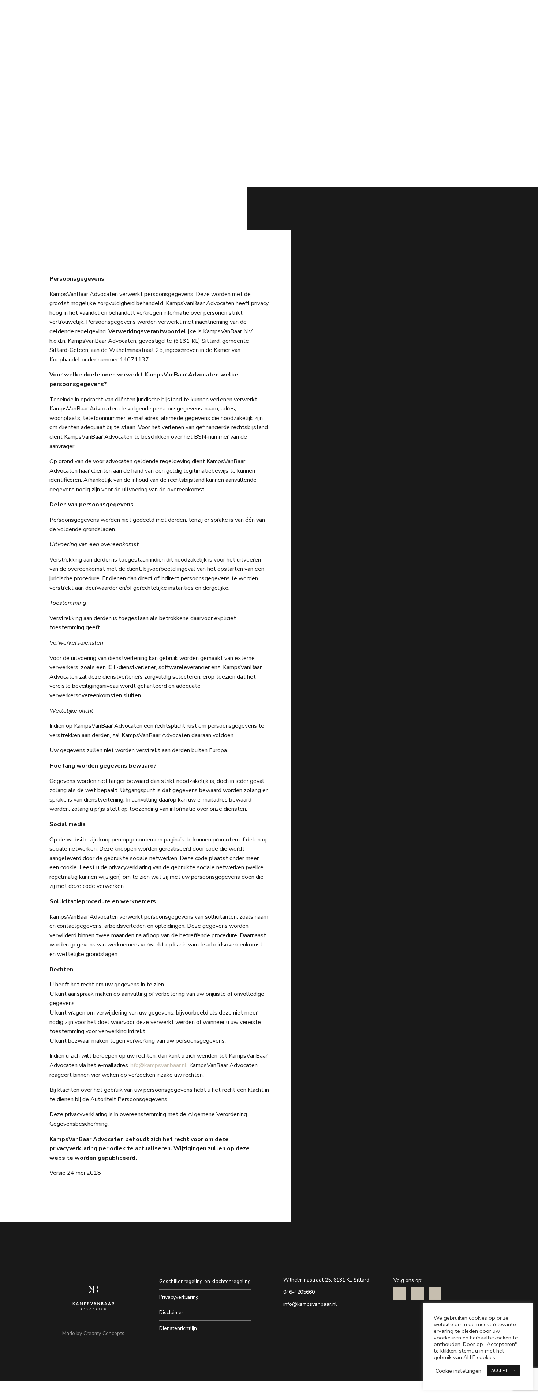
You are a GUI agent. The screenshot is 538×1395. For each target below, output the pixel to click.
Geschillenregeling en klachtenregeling (205, 1281)
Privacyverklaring (179, 1297)
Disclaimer (171, 1312)
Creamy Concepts (103, 1333)
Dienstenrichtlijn (178, 1328)
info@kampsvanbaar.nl (158, 1065)
